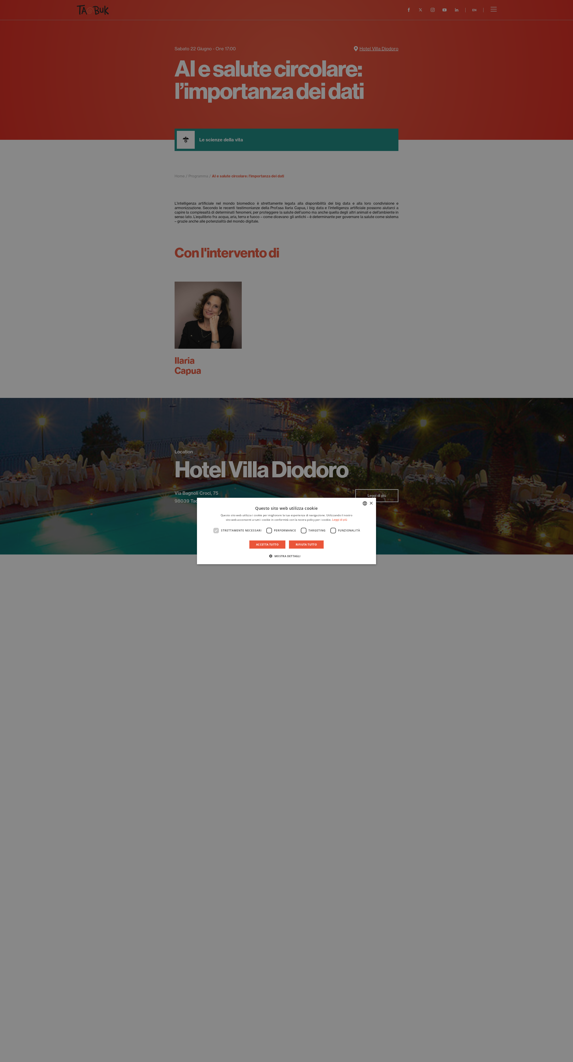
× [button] (371, 503)
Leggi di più (339, 519)
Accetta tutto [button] (267, 544)
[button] (286, 556)
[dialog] (286, 531)
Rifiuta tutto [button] (306, 544)
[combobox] (365, 503)
